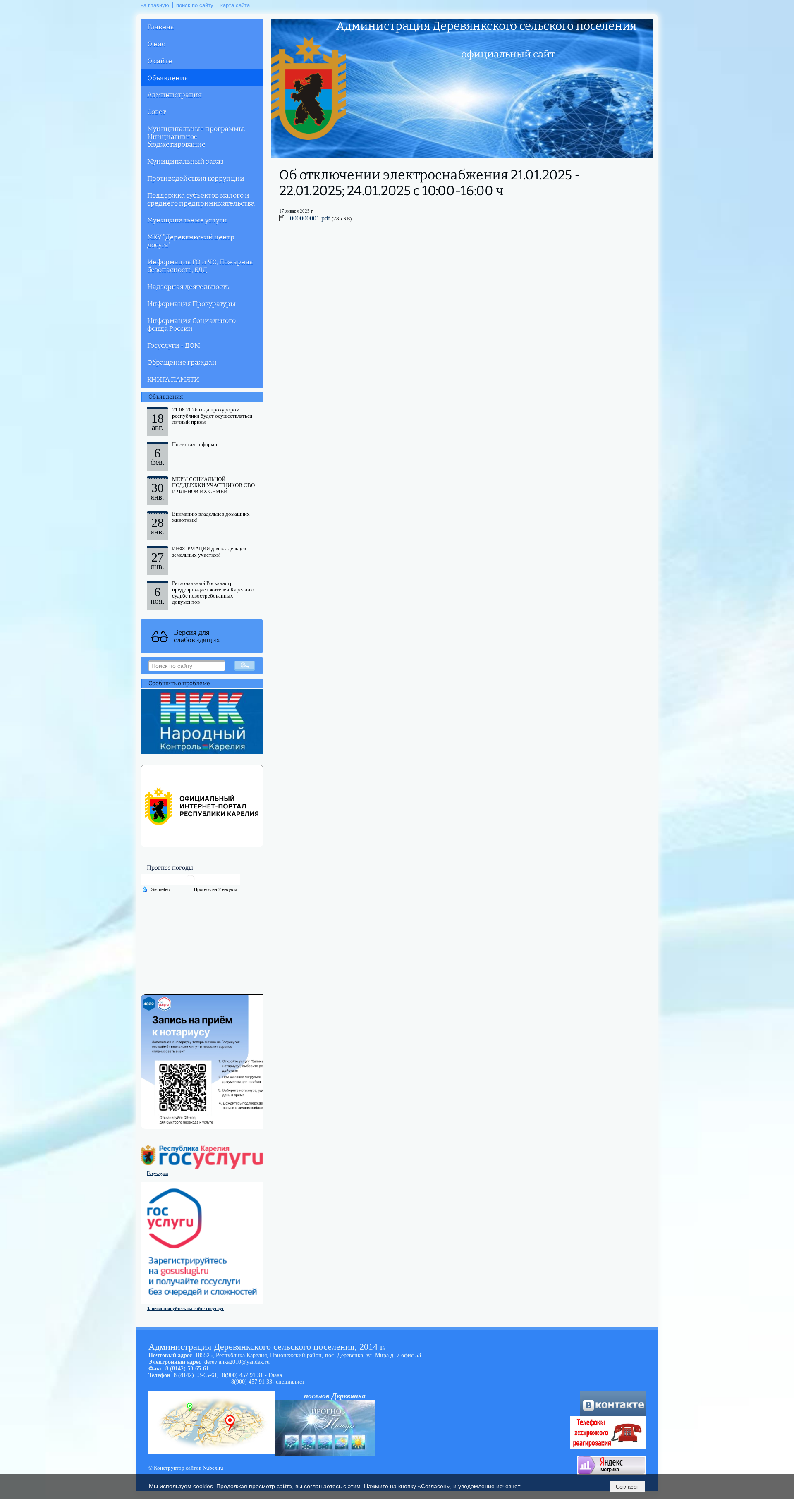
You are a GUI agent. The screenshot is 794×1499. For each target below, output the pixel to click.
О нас (156, 44)
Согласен (627, 1487)
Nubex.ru (213, 1468)
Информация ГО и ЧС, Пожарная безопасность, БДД (200, 266)
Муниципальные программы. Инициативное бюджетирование (196, 136)
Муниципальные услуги (187, 220)
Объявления (167, 78)
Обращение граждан (182, 362)
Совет (156, 112)
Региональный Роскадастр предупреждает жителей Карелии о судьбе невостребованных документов (213, 593)
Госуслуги (157, 1173)
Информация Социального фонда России (191, 324)
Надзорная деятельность (188, 287)
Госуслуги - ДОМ (173, 345)
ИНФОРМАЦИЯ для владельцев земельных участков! (209, 552)
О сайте (159, 61)
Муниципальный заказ (185, 161)
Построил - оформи (194, 444)
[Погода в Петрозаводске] (190, 882)
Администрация (174, 95)
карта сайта (235, 5)
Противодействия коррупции (195, 178)
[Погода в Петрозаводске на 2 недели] (216, 889)
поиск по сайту (194, 5)
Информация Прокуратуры (191, 304)
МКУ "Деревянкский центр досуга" (190, 241)
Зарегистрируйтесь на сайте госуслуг (185, 1308)
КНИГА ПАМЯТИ (173, 379)
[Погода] (156, 889)
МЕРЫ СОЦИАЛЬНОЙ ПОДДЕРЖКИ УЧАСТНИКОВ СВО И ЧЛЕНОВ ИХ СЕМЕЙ (213, 485)
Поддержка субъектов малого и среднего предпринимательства (201, 199)
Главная (160, 27)
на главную (155, 5)
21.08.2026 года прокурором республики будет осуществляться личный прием (212, 416)
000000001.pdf (310, 218)
